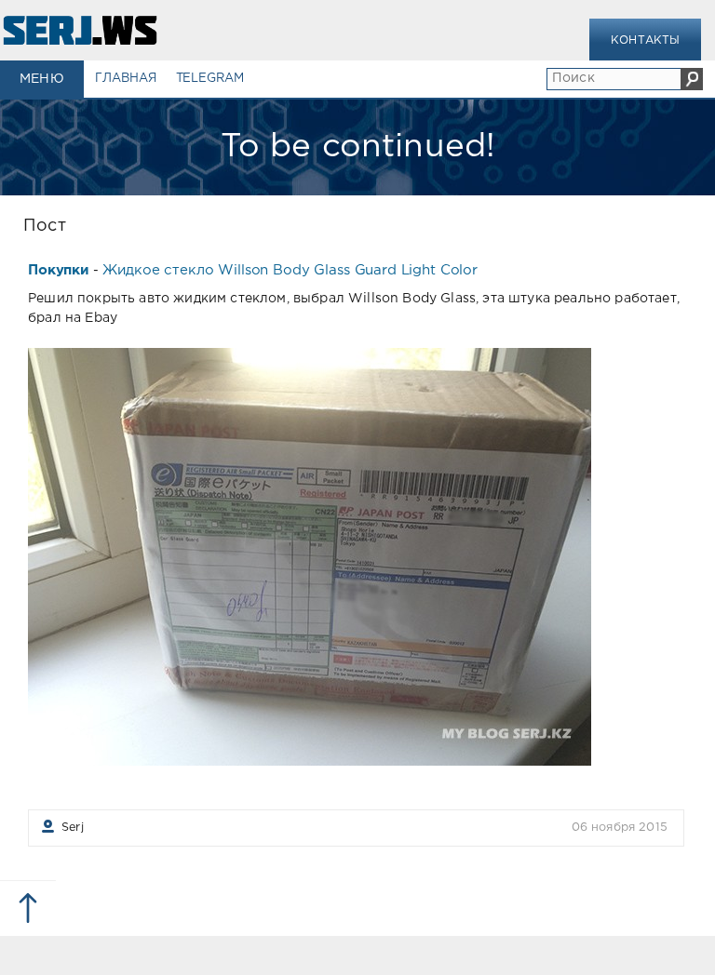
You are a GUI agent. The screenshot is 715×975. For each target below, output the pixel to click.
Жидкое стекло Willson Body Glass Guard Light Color (290, 270)
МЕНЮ (42, 79)
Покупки (58, 270)
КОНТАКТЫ (645, 40)
